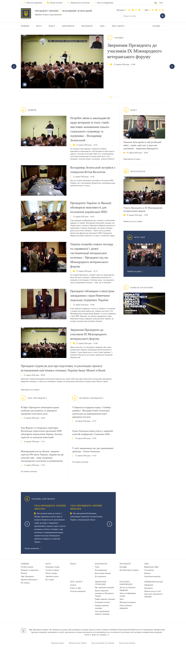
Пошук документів (32, 548)
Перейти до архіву (134, 271)
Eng (161, 2)
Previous (27, 524)
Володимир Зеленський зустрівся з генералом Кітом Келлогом (92, 169)
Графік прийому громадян (105, 599)
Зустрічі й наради (52, 570)
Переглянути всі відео (132, 159)
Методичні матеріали (128, 602)
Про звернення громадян (104, 587)
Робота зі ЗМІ (75, 588)
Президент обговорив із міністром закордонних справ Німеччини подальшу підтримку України (92, 295)
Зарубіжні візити (52, 576)
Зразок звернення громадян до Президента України (104, 593)
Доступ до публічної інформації (127, 588)
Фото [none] (39, 26)
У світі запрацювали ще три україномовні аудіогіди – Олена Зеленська (92, 450)
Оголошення (149, 570)
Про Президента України (129, 570)
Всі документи (100, 576)
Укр (155, 2)
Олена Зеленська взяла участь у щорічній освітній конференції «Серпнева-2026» (92, 432)
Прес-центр (76, 581)
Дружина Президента (29, 579)
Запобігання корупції (152, 576)
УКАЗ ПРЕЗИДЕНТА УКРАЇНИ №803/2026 (50, 507)
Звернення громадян (100, 582)
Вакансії (147, 573)
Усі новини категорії (29, 471)
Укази (97, 567)
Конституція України (103, 573)
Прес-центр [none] (118, 26)
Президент (125, 563)
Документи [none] (68, 26)
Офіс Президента (27, 576)
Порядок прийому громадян (102, 606)
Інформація (148, 585)
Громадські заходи (52, 567)
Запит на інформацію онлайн (128, 594)
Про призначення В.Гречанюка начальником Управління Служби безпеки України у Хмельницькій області (86, 516)
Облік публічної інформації (126, 606)
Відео (73, 563)
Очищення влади (153, 581)
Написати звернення (34, 2)
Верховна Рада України (78, 643)
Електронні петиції (102, 602)
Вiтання (24, 573)
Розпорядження (101, 570)
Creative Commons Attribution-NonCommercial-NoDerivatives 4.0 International (124, 629)
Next (109, 524)
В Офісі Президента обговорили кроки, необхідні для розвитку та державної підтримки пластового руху (40, 410)
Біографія (123, 567)
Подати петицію (56, 2)
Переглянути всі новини (30, 389)
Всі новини (25, 582)
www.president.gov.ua (101, 632)
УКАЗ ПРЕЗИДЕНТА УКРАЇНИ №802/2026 (86, 507)
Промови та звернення (29, 570)
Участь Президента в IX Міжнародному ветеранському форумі (142, 209)
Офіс (146, 563)
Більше (157, 26)
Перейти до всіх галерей (133, 221)
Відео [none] (52, 26)
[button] (129, 10)
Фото (48, 563)
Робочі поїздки (51, 573)
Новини (25, 563)
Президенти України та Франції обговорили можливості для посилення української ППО (90, 207)
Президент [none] (87, 26)
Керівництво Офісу (151, 567)
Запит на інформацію (105, 2)
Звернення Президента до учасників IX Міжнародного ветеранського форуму (134, 50)
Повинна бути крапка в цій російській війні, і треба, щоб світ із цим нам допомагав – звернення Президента (142, 145)
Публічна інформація (126, 582)
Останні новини (27, 567)
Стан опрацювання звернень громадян (102, 612)
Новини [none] (25, 26)
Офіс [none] (103, 26)
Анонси (73, 585)
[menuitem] (27, 26)
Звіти (122, 599)
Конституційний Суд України (103, 643)
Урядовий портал (57, 643)
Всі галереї (50, 579)
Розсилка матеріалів (78, 591)
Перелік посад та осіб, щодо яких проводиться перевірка (153, 594)
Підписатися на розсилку (80, 2)
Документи (101, 563)
